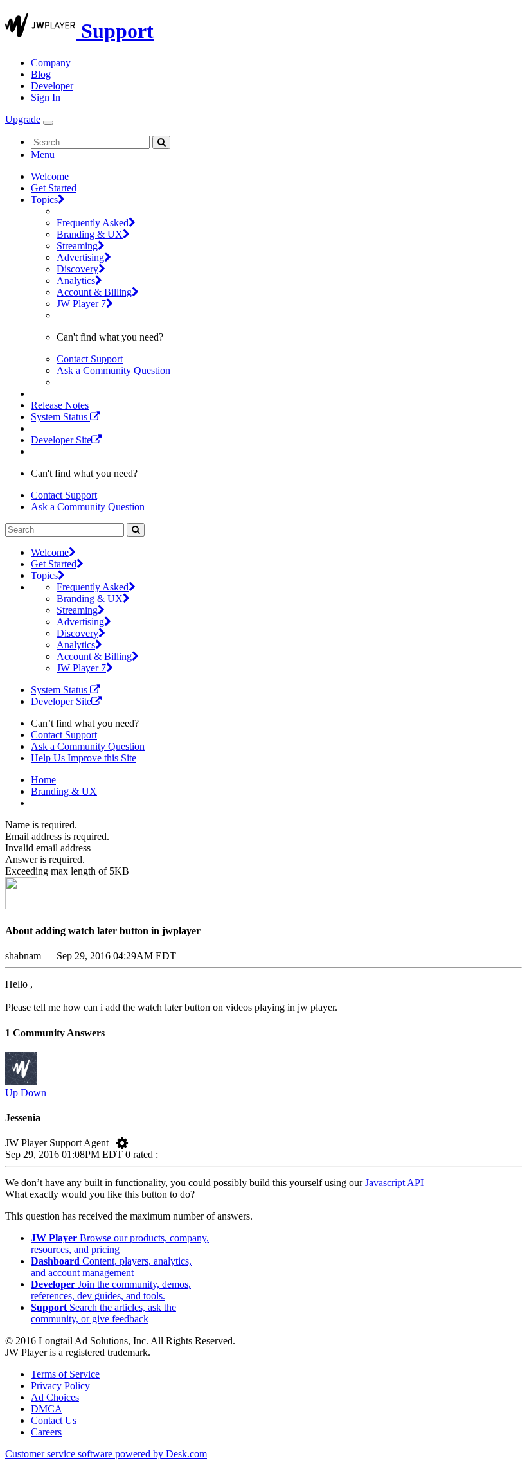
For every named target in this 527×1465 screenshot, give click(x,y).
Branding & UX (90, 234)
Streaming (77, 245)
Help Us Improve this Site (83, 757)
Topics (44, 199)
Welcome (50, 176)
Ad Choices (55, 1397)
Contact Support (90, 358)
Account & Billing (94, 292)
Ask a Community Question (113, 370)
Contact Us (53, 1420)
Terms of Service (65, 1374)
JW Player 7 (81, 303)
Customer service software (106, 1453)
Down (33, 1092)
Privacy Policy (60, 1385)
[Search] (161, 142)
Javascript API (394, 1182)
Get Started (53, 187)
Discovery (77, 268)
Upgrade (22, 119)
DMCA (46, 1408)
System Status (60, 416)
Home (43, 779)
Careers (46, 1431)
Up (11, 1092)
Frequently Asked (93, 222)
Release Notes (60, 405)
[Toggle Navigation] (48, 123)
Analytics (76, 280)
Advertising (80, 257)
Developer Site (61, 439)
